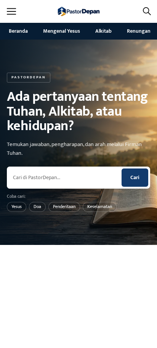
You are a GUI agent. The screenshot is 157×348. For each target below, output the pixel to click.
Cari (134, 177)
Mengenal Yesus (61, 31)
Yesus (16, 206)
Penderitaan (64, 206)
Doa (37, 206)
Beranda (18, 31)
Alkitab (103, 31)
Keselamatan (99, 206)
